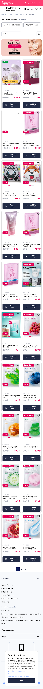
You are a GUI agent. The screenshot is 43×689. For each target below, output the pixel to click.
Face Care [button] (18, 14)
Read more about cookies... (17, 672)
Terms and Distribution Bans (12, 617)
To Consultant (7, 630)
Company (5, 578)
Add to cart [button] (13, 105)
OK (21, 681)
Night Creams (32, 25)
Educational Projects (9, 598)
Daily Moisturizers (12, 25)
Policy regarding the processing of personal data (21, 614)
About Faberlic (7, 585)
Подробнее (30, 3)
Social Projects (7, 595)
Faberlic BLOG (7, 588)
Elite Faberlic (6, 592)
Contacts (5, 602)
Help (3, 636)
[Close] (40, 2)
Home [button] (3, 14)
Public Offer (6, 610)
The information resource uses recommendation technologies (18, 675)
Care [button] (10, 14)
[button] (21, 3)
